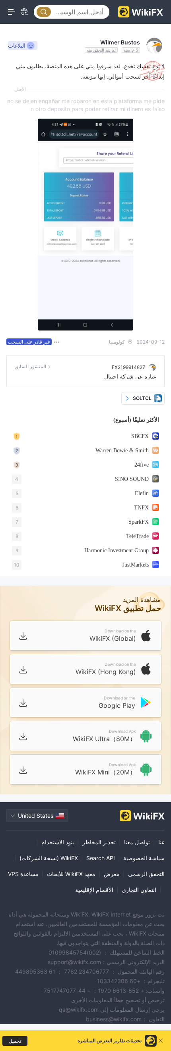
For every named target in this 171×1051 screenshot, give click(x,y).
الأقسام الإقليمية (94, 889)
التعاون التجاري (139, 889)
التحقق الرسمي (146, 873)
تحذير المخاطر (99, 842)
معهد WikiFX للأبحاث (71, 873)
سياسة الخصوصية (144, 858)
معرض (112, 873)
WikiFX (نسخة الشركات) (48, 858)
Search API (100, 858)
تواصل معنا (137, 842)
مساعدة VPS (23, 873)
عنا (161, 842)
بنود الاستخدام (57, 842)
